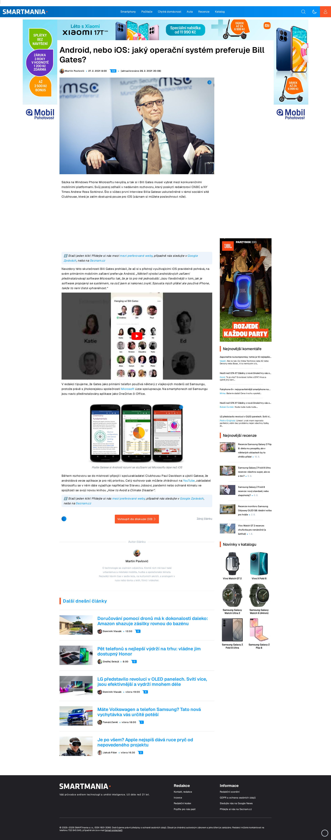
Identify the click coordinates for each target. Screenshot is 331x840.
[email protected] (113, 830)
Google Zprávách (191, 498)
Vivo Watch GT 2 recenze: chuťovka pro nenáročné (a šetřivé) (252, 529)
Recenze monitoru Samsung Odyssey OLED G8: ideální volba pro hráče (255, 510)
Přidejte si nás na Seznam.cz (236, 809)
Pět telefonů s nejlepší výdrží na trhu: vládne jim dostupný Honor (149, 651)
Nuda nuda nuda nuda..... (239, 407)
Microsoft (127, 389)
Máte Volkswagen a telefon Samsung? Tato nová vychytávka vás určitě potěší (149, 711)
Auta (190, 11)
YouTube (189, 480)
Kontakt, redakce (183, 791)
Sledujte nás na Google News (236, 803)
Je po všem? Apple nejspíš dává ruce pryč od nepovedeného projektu (145, 742)
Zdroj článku (204, 519)
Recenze (203, 11)
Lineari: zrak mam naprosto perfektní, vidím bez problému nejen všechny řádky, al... (244, 423)
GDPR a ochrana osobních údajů (238, 797)
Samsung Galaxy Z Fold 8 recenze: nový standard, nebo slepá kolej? (253, 491)
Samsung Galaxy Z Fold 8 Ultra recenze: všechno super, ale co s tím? (254, 471)
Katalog (220, 11)
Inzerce (178, 797)
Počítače (146, 11)
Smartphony (128, 11)
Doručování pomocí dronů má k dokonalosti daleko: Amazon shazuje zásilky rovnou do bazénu (152, 621)
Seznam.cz (97, 260)
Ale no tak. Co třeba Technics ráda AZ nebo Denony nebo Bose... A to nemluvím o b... (244, 362)
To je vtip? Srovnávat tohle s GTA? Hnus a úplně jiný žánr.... (243, 378)
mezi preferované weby (136, 256)
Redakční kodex (182, 803)
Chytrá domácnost (169, 11)
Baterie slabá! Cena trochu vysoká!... (240, 393)
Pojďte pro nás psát (184, 809)
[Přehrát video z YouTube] (137, 336)
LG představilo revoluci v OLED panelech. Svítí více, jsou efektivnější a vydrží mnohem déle (152, 681)
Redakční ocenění (229, 791)
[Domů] (25, 11)
